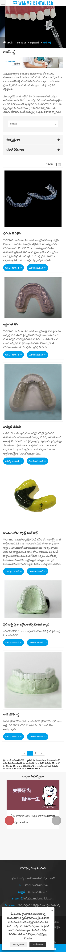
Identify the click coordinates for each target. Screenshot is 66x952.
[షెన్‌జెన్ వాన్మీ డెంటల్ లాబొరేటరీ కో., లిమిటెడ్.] (32, 3)
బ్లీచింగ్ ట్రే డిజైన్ (12, 233)
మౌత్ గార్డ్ (47, 42)
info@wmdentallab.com (38, 898)
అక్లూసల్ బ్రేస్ (10, 324)
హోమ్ (10, 42)
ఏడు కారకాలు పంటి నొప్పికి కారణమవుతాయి (33, 815)
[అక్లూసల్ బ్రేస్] (33, 297)
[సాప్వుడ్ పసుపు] (33, 392)
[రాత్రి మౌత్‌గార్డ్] (33, 680)
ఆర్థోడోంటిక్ (34, 42)
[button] (9, 820)
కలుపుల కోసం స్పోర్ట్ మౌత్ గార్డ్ (20, 533)
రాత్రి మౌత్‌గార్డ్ (11, 714)
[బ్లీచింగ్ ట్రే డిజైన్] (33, 198)
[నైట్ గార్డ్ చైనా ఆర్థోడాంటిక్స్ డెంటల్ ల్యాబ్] (33, 599)
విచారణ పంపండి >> (38, 267)
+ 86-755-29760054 (35, 885)
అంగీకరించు (38, 944)
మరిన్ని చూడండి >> (13, 267)
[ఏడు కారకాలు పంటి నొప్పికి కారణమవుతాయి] (33, 795)
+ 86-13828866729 (37, 891)
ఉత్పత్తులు (21, 42)
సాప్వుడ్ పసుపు (12, 426)
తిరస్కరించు (18, 944)
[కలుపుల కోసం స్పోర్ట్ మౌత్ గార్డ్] (33, 498)
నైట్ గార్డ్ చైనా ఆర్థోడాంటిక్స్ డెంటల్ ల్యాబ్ (26, 624)
